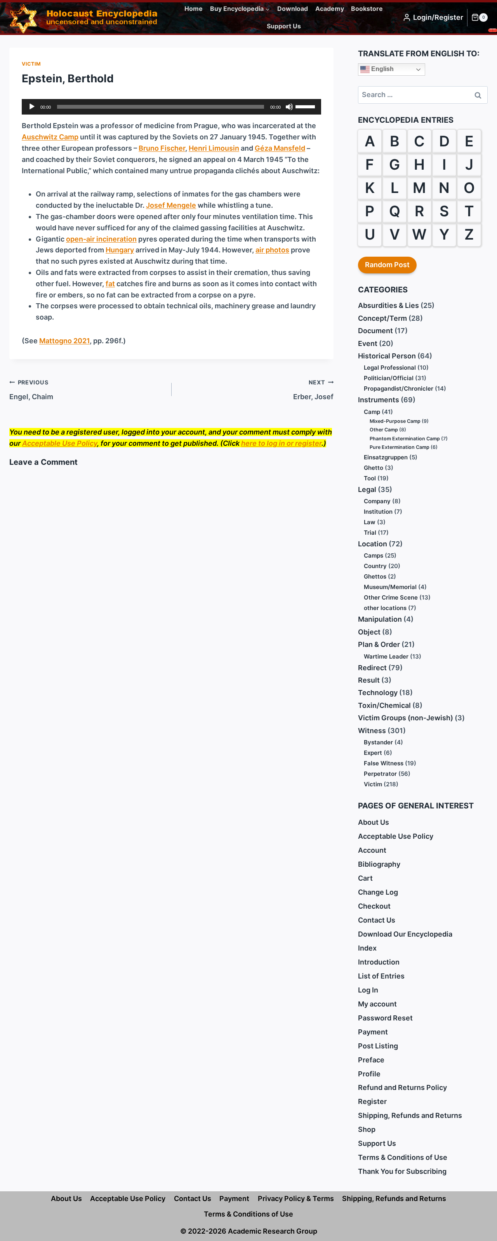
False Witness (383, 763)
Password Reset (385, 1018)
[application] (171, 107)
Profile (369, 1074)
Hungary (120, 250)
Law (369, 522)
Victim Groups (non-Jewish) (405, 718)
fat (110, 284)
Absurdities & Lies (388, 305)
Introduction (379, 962)
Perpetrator (380, 773)
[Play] (32, 107)
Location (372, 544)
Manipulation (380, 619)
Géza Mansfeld (280, 148)
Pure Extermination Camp (399, 447)
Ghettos (375, 576)
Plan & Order (379, 644)
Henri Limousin (214, 148)
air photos (272, 250)
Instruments (378, 400)
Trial (370, 532)
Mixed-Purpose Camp (395, 421)
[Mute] (289, 107)
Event (367, 343)
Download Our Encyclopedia (405, 934)
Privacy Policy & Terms (296, 1198)
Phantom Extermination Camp (405, 438)
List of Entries (381, 976)
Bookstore (367, 8)
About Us (373, 822)
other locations (385, 608)
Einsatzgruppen (386, 457)
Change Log (378, 892)
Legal (367, 489)
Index (367, 948)
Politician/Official (389, 378)
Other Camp (384, 430)
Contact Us (376, 920)
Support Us (284, 26)
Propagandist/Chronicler (398, 388)
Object (369, 632)
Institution (378, 511)
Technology (378, 692)
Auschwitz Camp (50, 137)
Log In (368, 990)
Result (369, 680)
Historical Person (387, 356)
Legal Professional (390, 367)
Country (375, 566)
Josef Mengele (171, 205)
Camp (372, 411)
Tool (370, 478)
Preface (371, 1060)
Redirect (372, 668)
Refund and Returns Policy (402, 1087)
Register (372, 1101)
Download (292, 8)
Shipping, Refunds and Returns (410, 1115)
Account (372, 850)
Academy (329, 8)
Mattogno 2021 (64, 341)
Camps (373, 555)
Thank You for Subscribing (402, 1171)
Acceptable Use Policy (59, 443)
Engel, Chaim (31, 390)
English (382, 69)
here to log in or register (281, 443)
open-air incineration (101, 239)
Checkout (374, 906)
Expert (373, 752)
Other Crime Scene (391, 597)
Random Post (387, 265)
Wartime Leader (386, 656)
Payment (373, 1032)
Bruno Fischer (162, 148)
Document (375, 331)
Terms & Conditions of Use (402, 1157)
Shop (366, 1129)
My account (377, 1004)
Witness (372, 731)
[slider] (306, 106)
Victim (31, 64)
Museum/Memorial (390, 587)
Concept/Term (382, 318)
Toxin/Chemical (384, 705)
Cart (365, 878)
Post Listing (378, 1046)
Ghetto (373, 467)
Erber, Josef (313, 390)
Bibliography (379, 864)
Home (193, 8)
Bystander (378, 742)
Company (377, 501)
